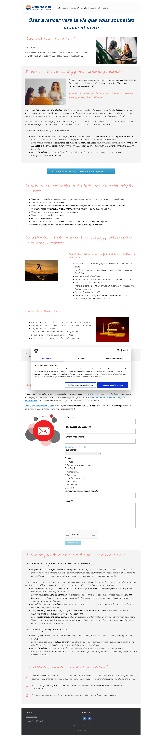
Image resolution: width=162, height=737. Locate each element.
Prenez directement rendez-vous (39, 406)
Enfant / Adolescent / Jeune (80, 465)
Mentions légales (31, 717)
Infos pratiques (103, 8)
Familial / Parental (75, 478)
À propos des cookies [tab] (114, 358)
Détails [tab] (81, 358)
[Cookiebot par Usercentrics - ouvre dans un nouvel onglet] (118, 351)
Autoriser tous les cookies (112, 385)
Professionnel (73, 472)
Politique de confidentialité (34, 721)
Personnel (71, 475)
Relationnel (72, 481)
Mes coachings (63, 8)
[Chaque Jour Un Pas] (39, 8)
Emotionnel (72, 484)
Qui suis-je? (74, 8)
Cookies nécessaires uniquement (80, 385)
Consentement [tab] (48, 358)
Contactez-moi (72, 543)
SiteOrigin (79, 730)
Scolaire (70, 488)
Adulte (70, 462)
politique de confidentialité (75, 447)
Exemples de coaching (88, 8)
